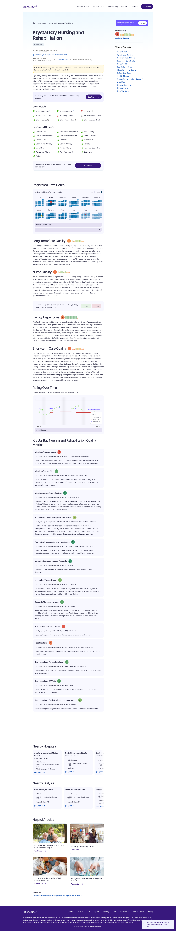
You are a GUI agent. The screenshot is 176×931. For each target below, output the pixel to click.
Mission (80, 912)
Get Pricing (92, 97)
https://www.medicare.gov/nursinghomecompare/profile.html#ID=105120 (58, 895)
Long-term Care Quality (126, 61)
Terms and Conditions (121, 912)
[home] (30, 6)
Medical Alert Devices (129, 6)
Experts (97, 912)
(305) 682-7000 (39, 772)
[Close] (172, 924)
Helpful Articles (123, 91)
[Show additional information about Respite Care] (76, 119)
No (98, 306)
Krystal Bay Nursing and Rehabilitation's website (51, 55)
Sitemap (150, 912)
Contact (71, 912)
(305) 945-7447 (62, 59)
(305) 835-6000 (70, 772)
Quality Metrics (123, 76)
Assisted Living (98, 6)
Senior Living (113, 6)
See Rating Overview (122, 38)
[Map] (68, 728)
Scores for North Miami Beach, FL (130, 79)
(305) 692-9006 (70, 806)
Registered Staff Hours (126, 58)
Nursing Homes (83, 6)
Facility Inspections (124, 67)
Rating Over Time (124, 73)
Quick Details (122, 52)
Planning (106, 912)
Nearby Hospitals (124, 85)
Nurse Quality (122, 64)
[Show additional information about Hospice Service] (48, 119)
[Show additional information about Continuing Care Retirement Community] (92, 111)
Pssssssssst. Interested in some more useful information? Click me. (158, 925)
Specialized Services (125, 55)
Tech (88, 912)
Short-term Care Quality (126, 70)
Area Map (121, 82)
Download (142, 23)
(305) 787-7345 (39, 806)
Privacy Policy (138, 912)
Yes (87, 306)
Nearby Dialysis (123, 88)
